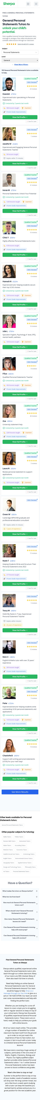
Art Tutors (6, 871)
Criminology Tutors (28, 854)
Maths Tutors (7, 837)
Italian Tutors (7, 845)
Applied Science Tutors (24, 863)
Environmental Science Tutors (23, 858)
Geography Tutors (8, 863)
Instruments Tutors (24, 841)
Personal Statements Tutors (21, 871)
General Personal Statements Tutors (12, 825)
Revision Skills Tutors (9, 841)
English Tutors (7, 858)
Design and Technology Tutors (12, 867)
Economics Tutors (22, 850)
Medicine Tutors (8, 850)
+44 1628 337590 (15, 996)
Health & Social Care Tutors (11, 854)
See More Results (20, 792)
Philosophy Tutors (30, 867)
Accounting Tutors (20, 845)
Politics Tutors (19, 837)
